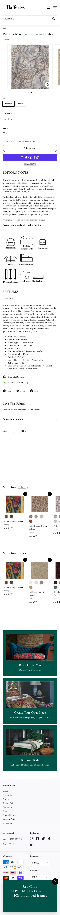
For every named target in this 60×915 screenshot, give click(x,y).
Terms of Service (9, 815)
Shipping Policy (9, 819)
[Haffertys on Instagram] (31, 838)
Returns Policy (9, 803)
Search (5, 791)
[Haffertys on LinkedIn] (31, 844)
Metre (20, 103)
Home (5, 29)
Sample (8, 103)
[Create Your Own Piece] (30, 694)
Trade (5, 811)
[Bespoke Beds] (30, 742)
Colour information (13, 419)
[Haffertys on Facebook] (37, 838)
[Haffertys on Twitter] (43, 838)
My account (7, 823)
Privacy (6, 799)
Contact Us (7, 795)
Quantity (7, 113)
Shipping (17, 141)
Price (5, 128)
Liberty (6, 39)
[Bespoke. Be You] (30, 647)
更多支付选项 (30, 164)
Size (5, 98)
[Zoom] (48, 85)
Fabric (22, 553)
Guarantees (7, 807)
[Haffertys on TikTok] (49, 838)
